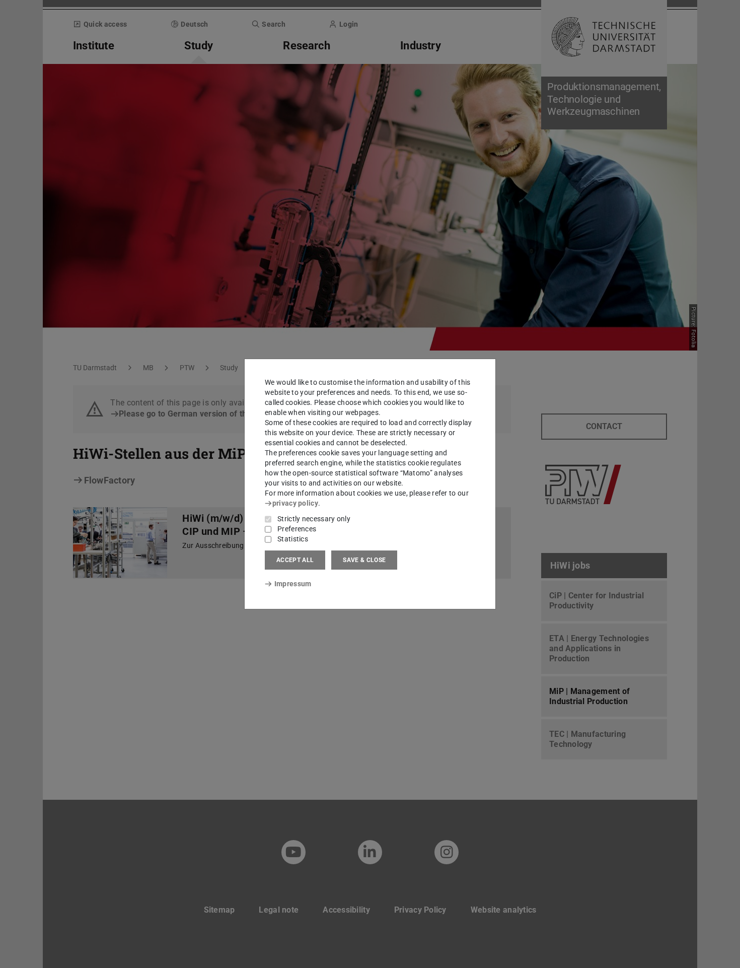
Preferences (296, 529)
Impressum (292, 584)
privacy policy (295, 503)
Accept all (295, 560)
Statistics (292, 539)
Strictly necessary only (313, 519)
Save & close (364, 560)
